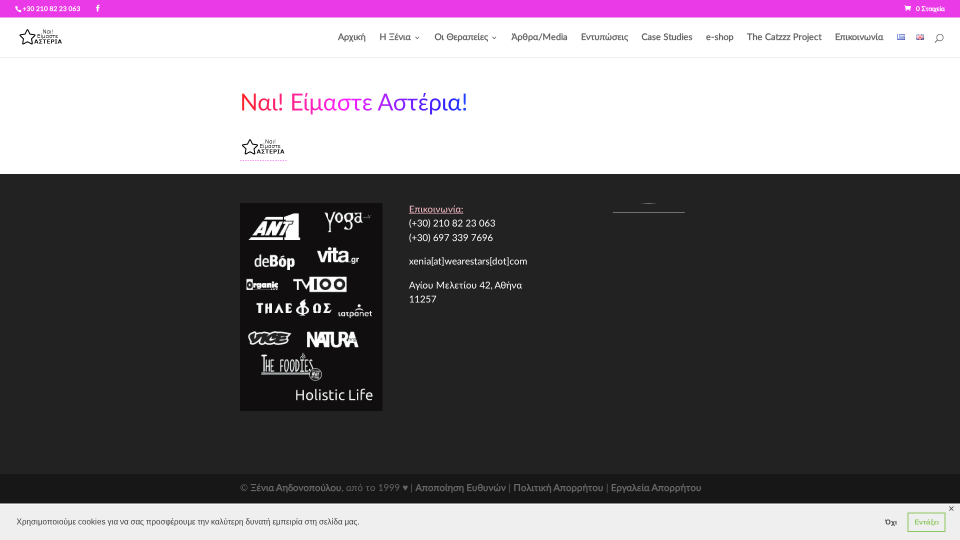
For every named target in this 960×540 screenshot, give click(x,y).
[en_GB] (920, 46)
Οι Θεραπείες (461, 38)
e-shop (720, 38)
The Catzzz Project (784, 38)
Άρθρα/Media (540, 38)
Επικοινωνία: (436, 209)
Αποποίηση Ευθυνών (461, 488)
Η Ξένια (395, 38)
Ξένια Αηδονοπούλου (296, 488)
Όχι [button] (891, 522)
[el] (901, 46)
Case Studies (667, 38)
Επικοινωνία (859, 38)
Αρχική (352, 38)
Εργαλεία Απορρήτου (656, 488)
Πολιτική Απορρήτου (559, 488)
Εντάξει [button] (926, 522)
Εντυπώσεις (604, 38)
